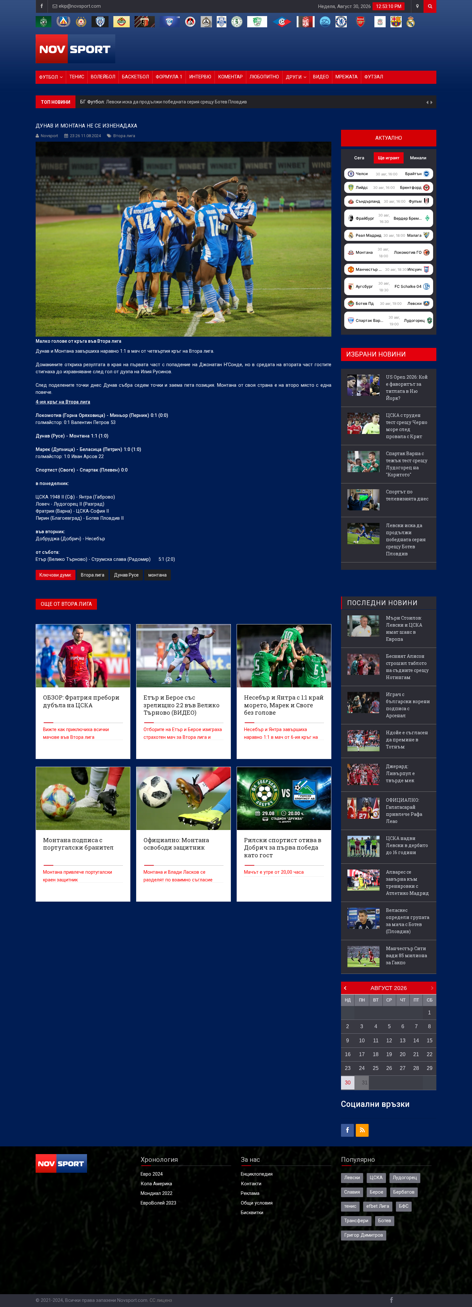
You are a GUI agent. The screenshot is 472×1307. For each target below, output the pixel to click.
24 (362, 1068)
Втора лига (124, 135)
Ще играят (388, 157)
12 (389, 1040)
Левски (352, 1177)
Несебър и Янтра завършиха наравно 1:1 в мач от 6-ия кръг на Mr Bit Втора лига (281, 737)
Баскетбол (135, 77)
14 (416, 1040)
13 (403, 1040)
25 (376, 1068)
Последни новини (382, 603)
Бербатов (404, 1192)
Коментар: (92, 102)
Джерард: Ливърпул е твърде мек (400, 773)
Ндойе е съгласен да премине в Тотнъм (407, 739)
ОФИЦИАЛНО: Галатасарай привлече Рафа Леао (404, 810)
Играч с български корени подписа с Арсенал (408, 705)
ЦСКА (376, 1177)
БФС (403, 1206)
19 (389, 1054)
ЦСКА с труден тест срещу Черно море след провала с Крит (406, 425)
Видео (321, 77)
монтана (157, 575)
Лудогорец (405, 1177)
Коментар (230, 77)
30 (348, 1082)
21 (416, 1054)
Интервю (200, 77)
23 (348, 1068)
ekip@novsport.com (80, 6)
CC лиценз (161, 1300)
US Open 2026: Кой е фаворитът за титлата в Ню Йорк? (162, 101)
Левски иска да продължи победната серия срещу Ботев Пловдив (406, 539)
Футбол (48, 77)
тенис (350, 1206)
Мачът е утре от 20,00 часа (274, 872)
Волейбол (103, 77)
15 (430, 1040)
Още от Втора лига (66, 604)
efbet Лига (377, 1206)
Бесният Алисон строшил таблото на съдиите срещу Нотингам (407, 666)
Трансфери (356, 1220)
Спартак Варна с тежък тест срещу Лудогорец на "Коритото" (406, 464)
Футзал (373, 77)
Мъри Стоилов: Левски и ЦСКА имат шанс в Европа (404, 628)
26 (389, 1068)
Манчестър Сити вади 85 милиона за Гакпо (406, 955)
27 (403, 1068)
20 (403, 1054)
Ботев (384, 1220)
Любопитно (264, 77)
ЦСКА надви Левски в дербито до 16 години (407, 845)
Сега (359, 157)
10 (362, 1040)
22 (430, 1054)
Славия (352, 1192)
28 (416, 1068)
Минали (418, 157)
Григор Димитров (363, 1235)
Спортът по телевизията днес (407, 495)
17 (362, 1054)
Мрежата (347, 77)
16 (348, 1054)
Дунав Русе (126, 575)
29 (430, 1068)
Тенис (76, 77)
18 (376, 1054)
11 (376, 1040)
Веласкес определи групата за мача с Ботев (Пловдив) (407, 920)
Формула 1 (169, 77)
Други (294, 77)
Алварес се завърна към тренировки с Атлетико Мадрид (407, 882)
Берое (376, 1192)
